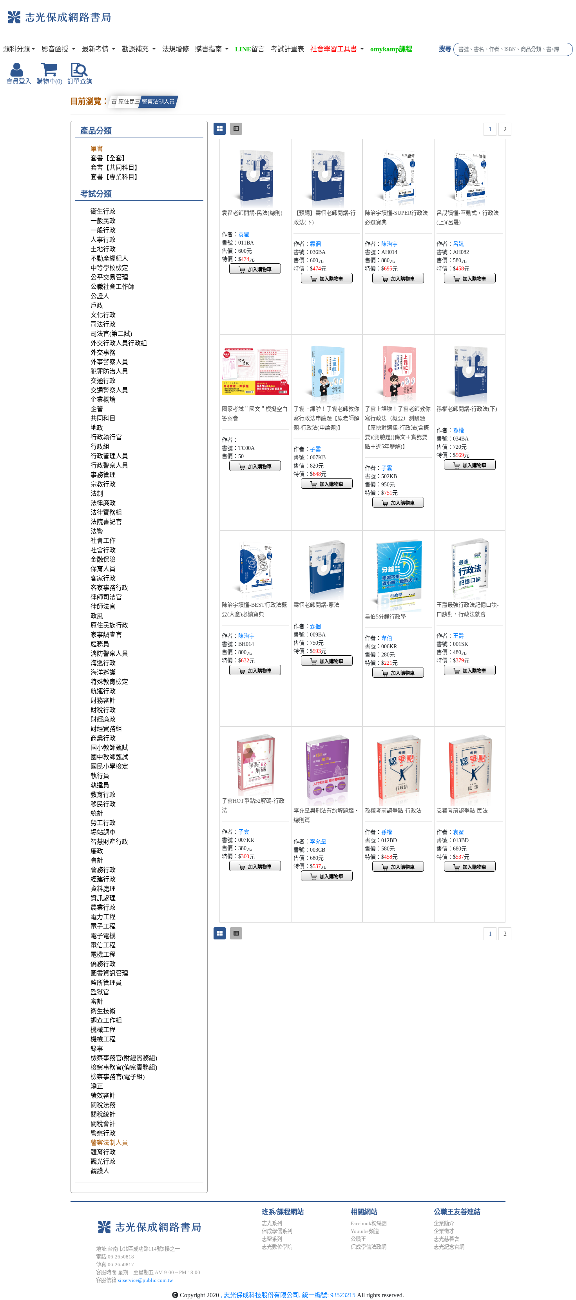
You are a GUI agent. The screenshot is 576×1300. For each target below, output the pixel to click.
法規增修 (175, 49)
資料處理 (103, 888)
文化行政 (103, 315)
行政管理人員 (109, 456)
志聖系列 (272, 1239)
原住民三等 (132, 102)
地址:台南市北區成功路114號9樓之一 (138, 1249)
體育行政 (103, 1152)
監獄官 (100, 992)
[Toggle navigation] (143, 23)
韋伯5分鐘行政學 (385, 617)
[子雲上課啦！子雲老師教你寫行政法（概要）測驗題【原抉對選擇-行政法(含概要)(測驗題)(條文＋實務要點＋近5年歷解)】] (398, 369)
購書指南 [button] (209, 49)
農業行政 (103, 907)
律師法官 (103, 606)
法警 (97, 531)
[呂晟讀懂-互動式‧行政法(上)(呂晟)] (470, 173)
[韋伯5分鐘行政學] (398, 571)
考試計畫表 (287, 49)
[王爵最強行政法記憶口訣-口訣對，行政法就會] (470, 565)
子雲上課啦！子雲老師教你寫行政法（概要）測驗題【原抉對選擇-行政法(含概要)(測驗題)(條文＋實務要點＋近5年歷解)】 (398, 428)
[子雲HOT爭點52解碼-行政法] (255, 761)
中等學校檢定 (109, 268)
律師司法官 (106, 597)
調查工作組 (106, 1020)
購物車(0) (49, 81)
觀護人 (100, 1171)
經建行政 (103, 879)
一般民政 (103, 221)
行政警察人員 (109, 465)
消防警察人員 (109, 653)
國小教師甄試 (109, 747)
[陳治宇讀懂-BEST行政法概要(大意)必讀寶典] (255, 565)
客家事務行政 (109, 587)
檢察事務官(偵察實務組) (124, 1067)
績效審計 (103, 1095)
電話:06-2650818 (115, 1257)
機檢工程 (103, 1039)
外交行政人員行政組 (119, 343)
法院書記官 (106, 522)
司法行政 (103, 324)
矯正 (97, 1086)
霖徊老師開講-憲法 (316, 605)
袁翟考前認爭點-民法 (462, 811)
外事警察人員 (109, 362)
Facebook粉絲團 (369, 1223)
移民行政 (103, 804)
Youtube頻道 (365, 1231)
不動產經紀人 (109, 258)
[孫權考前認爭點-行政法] (398, 766)
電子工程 (103, 926)
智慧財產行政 (109, 841)
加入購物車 (260, 269)
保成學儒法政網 (368, 1247)
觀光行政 (103, 1161)
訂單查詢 (79, 81)
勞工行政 (103, 823)
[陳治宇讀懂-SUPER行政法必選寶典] (398, 173)
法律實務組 (106, 512)
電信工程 (103, 945)
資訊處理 (103, 898)
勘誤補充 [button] (136, 49)
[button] (337, 49)
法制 (97, 493)
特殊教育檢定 (109, 681)
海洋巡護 (103, 672)
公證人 (100, 296)
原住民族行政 (109, 625)
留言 (249, 49)
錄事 (97, 1048)
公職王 (358, 1239)
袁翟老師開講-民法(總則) (252, 213)
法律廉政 (103, 503)
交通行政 (103, 380)
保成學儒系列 (277, 1231)
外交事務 (103, 352)
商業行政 (103, 738)
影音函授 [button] (56, 49)
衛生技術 (103, 1011)
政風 (97, 616)
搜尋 (445, 48)
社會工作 (103, 540)
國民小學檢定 (109, 766)
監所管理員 (106, 982)
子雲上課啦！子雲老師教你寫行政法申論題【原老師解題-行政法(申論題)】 (326, 418)
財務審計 (103, 700)
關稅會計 (103, 1124)
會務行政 (103, 870)
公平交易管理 (109, 277)
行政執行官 (106, 437)
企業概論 (103, 399)
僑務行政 (103, 964)
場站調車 (103, 832)
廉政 (97, 851)
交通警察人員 (109, 390)
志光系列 (272, 1223)
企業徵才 (444, 1231)
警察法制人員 (158, 102)
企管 (97, 409)
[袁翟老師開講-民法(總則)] (255, 173)
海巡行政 (103, 663)
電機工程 (103, 954)
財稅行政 (103, 710)
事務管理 (103, 474)
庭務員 (100, 644)
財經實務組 (106, 728)
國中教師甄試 (109, 757)
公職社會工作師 (112, 286)
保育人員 (103, 569)
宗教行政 (103, 484)
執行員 (100, 775)
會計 (97, 860)
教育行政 (103, 794)
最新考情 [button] (96, 49)
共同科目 (103, 418)
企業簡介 (444, 1223)
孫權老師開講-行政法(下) (467, 409)
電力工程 (103, 917)
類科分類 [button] (16, 49)
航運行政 (103, 691)
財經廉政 (103, 719)
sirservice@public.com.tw (145, 1280)
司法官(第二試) (111, 333)
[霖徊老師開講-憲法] (326, 565)
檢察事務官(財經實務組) (124, 1058)
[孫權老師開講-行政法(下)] (470, 369)
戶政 (97, 305)
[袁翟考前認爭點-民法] (470, 766)
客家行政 (103, 578)
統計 (97, 813)
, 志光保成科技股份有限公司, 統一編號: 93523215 (288, 1295)
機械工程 (103, 1029)
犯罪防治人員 (109, 371)
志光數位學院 (277, 1247)
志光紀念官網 (449, 1247)
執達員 (100, 785)
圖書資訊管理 (109, 973)
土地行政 (103, 249)
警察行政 (103, 1133)
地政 (97, 427)
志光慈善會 (446, 1239)
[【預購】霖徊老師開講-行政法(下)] (326, 173)
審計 (97, 1001)
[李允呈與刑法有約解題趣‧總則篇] (326, 766)
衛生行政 (103, 211)
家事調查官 (106, 634)
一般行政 (103, 230)
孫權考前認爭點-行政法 (393, 811)
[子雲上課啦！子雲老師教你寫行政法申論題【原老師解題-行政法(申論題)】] (326, 369)
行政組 (100, 446)
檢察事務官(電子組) (118, 1076)
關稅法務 (103, 1105)
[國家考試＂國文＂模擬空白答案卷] (255, 369)
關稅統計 (103, 1114)
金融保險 (103, 559)
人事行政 (103, 239)
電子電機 (103, 935)
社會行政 (103, 550)
